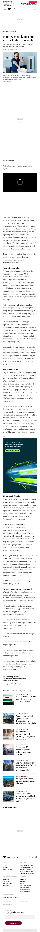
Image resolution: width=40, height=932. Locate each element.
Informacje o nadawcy (27, 871)
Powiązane (6, 691)
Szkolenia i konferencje (10, 897)
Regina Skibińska (9, 161)
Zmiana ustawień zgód (27, 867)
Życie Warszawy (25, 892)
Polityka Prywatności (26, 865)
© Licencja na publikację (11, 677)
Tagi (30, 691)
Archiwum (6, 885)
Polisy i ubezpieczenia (10, 32)
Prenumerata (7, 883)
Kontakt (5, 867)
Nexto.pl (22, 883)
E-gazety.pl (23, 881)
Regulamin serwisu (26, 869)
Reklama (6, 879)
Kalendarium (24, 901)
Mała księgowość (25, 885)
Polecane (15, 691)
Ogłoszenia (6, 881)
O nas (5, 865)
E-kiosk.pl (23, 879)
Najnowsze (23, 691)
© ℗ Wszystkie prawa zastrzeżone (14, 678)
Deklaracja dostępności (27, 873)
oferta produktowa (9, 904)
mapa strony (7, 901)
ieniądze (17, 9)
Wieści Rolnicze (25, 889)
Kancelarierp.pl (25, 887)
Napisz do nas (7, 869)
